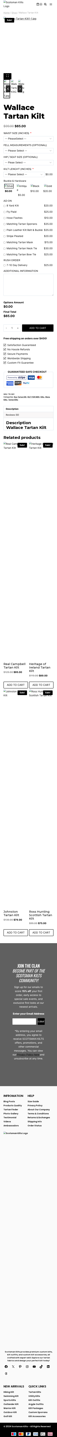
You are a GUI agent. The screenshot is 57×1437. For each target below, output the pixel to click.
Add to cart (37, 328)
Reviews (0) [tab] (12, 414)
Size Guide (33, 1101)
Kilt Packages (35, 1408)
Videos (7, 1121)
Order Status (35, 1125)
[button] (14, 86)
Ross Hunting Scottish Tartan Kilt (40, 915)
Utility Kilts (34, 1396)
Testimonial (10, 1117)
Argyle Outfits (36, 1404)
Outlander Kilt (11, 1404)
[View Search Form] (45, 4)
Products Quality (13, 1105)
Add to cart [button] (16, 684)
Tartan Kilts (13, 400)
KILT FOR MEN (33, 397)
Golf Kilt (8, 1416)
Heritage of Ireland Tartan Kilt (39, 667)
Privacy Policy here (28, 1054)
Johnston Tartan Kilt (11, 913)
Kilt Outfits (34, 1400)
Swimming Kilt (11, 1396)
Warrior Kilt (10, 1408)
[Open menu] (50, 4)
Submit (41, 1021)
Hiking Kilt (9, 1392)
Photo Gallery (11, 1113)
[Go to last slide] (8, 88)
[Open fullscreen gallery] (7, 76)
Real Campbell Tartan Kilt (15, 665)
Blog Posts (9, 1101)
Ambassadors (11, 1125)
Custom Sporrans (38, 1412)
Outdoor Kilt (10, 1412)
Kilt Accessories (37, 1416)
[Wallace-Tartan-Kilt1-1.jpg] (28, 45)
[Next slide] (20, 88)
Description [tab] (12, 409)
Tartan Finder (11, 1109)
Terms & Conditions (38, 1113)
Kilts (42, 397)
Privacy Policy (35, 1105)
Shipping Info (35, 1121)
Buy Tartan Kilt (20, 397)
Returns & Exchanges (39, 1117)
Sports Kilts (10, 1400)
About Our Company (39, 1109)
